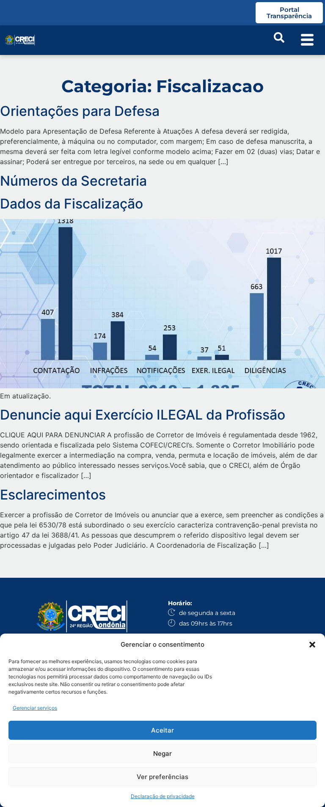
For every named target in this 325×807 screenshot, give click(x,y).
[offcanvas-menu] (307, 40)
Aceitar (162, 730)
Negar (162, 753)
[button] (312, 644)
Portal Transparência (289, 12)
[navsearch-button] (278, 40)
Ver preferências (162, 777)
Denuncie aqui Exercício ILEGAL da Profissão (144, 414)
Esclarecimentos (53, 494)
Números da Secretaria (73, 181)
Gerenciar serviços (35, 708)
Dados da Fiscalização (71, 203)
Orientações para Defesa (80, 111)
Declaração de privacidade (163, 796)
